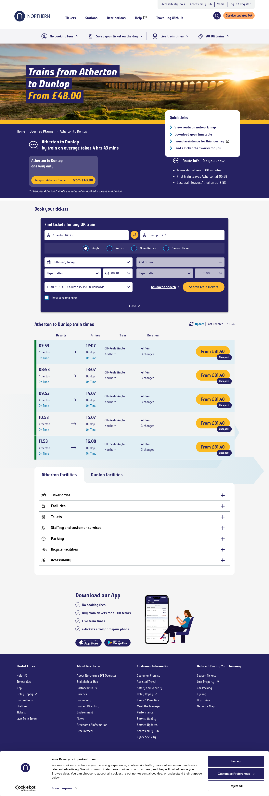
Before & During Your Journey (219, 666)
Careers (82, 694)
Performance (145, 712)
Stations (22, 706)
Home (21, 131)
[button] (217, 16)
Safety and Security (149, 688)
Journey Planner (42, 131)
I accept (236, 761)
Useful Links (26, 666)
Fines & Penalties (148, 700)
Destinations (25, 700)
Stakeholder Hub (87, 682)
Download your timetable (193, 134)
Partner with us (87, 688)
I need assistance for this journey (199, 141)
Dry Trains (203, 700)
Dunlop (72, 142)
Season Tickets (206, 675)
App (19, 688)
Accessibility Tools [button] (173, 4)
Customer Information (153, 666)
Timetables (24, 682)
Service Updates (147, 725)
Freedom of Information (92, 725)
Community (84, 700)
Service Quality (146, 719)
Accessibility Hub (201, 4)
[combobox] (87, 235)
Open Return (148, 248)
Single (95, 248)
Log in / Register (240, 4)
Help (19, 675)
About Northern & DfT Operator (96, 675)
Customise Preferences (234, 773)
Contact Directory (88, 706)
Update (199, 324)
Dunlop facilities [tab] (107, 475)
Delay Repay (25, 694)
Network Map (205, 706)
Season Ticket (181, 248)
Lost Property (205, 682)
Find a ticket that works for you (197, 148)
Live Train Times (27, 719)
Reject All (236, 786)
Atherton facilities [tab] (59, 475)
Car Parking (204, 688)
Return (119, 248)
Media (220, 4)
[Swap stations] (134, 235)
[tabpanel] (134, 529)
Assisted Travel (146, 682)
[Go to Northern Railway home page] (32, 20)
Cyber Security (146, 737)
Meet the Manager (148, 706)
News (80, 719)
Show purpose (62, 788)
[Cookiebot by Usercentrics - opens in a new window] (25, 788)
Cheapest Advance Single (63, 180)
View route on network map (195, 127)
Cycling (201, 694)
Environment (85, 712)
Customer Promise (148, 675)
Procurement (85, 731)
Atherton (50, 142)
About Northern (88, 666)
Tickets (21, 712)
